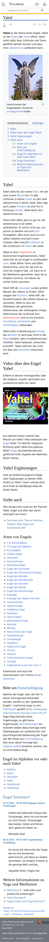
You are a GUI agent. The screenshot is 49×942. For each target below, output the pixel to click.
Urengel (11, 661)
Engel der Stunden (17, 583)
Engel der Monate (17, 576)
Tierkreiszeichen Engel (20, 657)
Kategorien (8, 907)
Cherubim (12, 557)
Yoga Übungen (15, 897)
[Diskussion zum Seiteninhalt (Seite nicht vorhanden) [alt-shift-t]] (10, 24)
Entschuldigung (30, 688)
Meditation (13, 890)
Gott (37, 231)
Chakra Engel (14, 554)
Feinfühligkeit (11, 325)
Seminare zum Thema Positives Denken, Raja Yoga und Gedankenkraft (25, 524)
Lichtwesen (16, 914)
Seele (29, 199)
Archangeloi (14, 550)
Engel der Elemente (18, 568)
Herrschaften (14, 617)
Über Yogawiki (23, 938)
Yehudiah (12, 776)
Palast (28, 246)
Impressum (37, 938)
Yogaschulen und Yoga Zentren (25, 901)
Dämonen (9, 709)
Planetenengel (15, 635)
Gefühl (17, 746)
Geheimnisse (16, 47)
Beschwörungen (28, 724)
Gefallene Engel (16, 609)
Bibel (6, 338)
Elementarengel (16, 565)
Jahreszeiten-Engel (17, 620)
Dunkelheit (24, 349)
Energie (40, 331)
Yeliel (10, 780)
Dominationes (15, 561)
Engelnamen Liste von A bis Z (24, 665)
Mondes (12, 335)
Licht (6, 263)
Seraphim (12, 642)
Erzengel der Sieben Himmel (23, 598)
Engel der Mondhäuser (20, 579)
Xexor (10, 773)
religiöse (8, 746)
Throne (11, 650)
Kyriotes (11, 624)
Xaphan (11, 769)
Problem (22, 206)
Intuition (22, 295)
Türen (26, 36)
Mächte (11, 628)
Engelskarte (26, 252)
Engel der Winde (16, 587)
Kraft (35, 191)
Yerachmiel (13, 784)
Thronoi (11, 654)
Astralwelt (29, 914)
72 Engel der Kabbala (19, 546)
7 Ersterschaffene (17, 542)
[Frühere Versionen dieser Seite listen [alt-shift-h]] (39, 24)
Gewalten (12, 613)
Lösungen (24, 288)
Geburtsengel (15, 605)
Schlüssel (34, 242)
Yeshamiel (13, 788)
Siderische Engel (16, 646)
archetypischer (15, 111)
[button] (25, 405)
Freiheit (18, 210)
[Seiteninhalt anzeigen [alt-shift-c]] (4, 24)
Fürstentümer (15, 602)
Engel (14, 36)
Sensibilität (9, 321)
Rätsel (20, 195)
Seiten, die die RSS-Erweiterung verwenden (24, 910)
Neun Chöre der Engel (19, 631)
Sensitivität (23, 321)
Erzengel (12, 594)
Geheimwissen (11, 317)
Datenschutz (8, 938)
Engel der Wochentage (20, 591)
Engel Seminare (15, 797)
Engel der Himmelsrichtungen (24, 572)
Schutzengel (14, 639)
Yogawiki (16, 4)
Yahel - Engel (11, 390)
